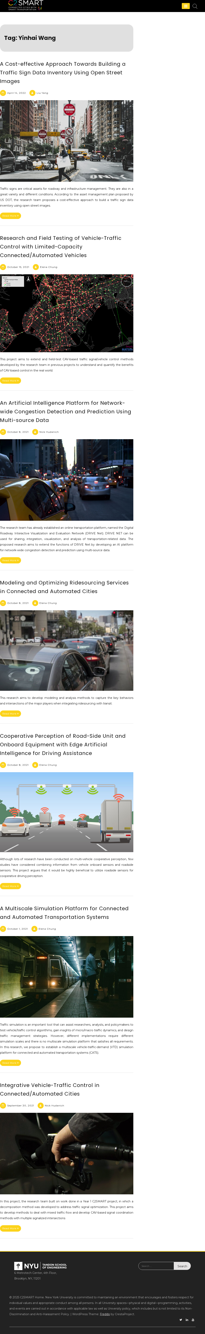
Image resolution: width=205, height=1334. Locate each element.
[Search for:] (156, 1269)
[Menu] (186, 6)
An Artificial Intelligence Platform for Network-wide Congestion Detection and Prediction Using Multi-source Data (65, 412)
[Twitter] (181, 1320)
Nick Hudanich (49, 431)
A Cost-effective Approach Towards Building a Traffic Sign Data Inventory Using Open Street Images (63, 73)
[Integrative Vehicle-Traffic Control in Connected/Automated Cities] (66, 1154)
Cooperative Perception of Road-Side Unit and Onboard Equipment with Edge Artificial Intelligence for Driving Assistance (63, 745)
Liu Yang (42, 92)
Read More (9, 215)
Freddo (105, 1314)
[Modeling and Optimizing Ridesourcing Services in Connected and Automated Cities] (66, 650)
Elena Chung (48, 266)
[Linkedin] (187, 1320)
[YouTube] (193, 1320)
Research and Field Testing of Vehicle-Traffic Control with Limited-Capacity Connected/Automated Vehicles (61, 247)
